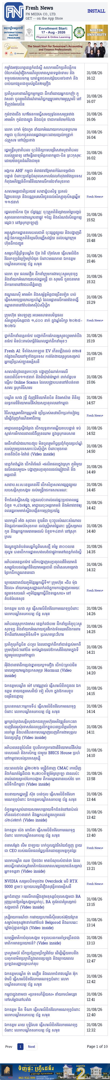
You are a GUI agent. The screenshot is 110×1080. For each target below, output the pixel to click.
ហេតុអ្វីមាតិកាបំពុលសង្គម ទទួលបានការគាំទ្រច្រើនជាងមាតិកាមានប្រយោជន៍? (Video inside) (42, 940)
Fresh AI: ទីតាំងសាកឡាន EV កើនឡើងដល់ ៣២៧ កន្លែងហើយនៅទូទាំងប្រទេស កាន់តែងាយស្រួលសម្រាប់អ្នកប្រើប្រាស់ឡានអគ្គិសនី (43, 357)
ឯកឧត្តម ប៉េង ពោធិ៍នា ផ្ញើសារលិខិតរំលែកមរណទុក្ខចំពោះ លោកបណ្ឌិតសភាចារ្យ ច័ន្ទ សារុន (40, 833)
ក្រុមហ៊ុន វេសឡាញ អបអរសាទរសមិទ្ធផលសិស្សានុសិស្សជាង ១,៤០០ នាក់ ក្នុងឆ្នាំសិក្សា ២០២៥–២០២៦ (43, 321)
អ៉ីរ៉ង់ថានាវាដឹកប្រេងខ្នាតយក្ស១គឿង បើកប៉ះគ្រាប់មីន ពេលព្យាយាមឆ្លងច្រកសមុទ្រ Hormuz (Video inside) (41, 671)
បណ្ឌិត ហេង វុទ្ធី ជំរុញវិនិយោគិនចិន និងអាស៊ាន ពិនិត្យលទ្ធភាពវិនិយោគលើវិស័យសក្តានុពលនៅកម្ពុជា (42, 400)
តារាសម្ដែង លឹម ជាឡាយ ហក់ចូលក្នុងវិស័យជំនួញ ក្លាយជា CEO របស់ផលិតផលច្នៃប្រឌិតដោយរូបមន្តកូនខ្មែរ (43, 848)
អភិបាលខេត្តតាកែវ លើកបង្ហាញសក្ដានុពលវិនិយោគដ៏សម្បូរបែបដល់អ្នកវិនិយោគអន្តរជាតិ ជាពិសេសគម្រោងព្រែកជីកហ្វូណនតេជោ (41, 567)
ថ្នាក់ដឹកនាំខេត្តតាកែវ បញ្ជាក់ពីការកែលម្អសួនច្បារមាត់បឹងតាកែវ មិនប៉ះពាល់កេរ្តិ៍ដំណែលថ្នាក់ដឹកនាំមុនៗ (43, 338)
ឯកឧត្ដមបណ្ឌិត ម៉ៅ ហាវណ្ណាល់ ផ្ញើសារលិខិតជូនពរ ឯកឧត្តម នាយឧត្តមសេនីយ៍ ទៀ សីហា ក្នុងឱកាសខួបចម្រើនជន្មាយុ (43, 691)
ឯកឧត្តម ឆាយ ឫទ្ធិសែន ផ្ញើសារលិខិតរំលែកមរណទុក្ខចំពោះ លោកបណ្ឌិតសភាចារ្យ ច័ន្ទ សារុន (41, 1027)
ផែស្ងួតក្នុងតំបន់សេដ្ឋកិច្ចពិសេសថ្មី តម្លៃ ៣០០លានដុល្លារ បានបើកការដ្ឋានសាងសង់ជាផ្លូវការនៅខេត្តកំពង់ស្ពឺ (43, 549)
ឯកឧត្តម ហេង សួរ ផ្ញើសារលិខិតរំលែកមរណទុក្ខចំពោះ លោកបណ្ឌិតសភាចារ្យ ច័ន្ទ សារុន (42, 611)
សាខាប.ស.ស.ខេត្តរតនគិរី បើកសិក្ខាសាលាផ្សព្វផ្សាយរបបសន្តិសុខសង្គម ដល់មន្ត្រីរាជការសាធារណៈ (41, 487)
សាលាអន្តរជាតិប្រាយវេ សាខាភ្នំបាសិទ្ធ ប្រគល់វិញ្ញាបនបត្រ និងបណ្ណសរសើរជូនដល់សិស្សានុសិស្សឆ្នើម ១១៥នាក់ (42, 197)
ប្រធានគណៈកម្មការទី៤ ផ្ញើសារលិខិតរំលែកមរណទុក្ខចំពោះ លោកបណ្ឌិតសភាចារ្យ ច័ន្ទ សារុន (40, 709)
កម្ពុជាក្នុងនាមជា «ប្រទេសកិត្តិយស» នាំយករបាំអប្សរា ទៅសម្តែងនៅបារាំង (41, 997)
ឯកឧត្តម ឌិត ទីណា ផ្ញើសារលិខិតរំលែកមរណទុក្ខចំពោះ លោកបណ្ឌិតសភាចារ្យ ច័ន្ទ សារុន (42, 1012)
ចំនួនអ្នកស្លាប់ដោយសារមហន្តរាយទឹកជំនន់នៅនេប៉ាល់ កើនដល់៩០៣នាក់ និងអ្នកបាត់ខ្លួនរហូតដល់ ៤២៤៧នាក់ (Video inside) (41, 815)
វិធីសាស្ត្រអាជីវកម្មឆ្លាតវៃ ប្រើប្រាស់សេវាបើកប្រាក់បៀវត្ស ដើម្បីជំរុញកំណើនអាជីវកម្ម (42, 415)
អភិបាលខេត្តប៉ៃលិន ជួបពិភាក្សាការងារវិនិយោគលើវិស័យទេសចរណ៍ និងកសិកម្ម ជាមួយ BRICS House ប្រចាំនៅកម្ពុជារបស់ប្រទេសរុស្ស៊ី (43, 753)
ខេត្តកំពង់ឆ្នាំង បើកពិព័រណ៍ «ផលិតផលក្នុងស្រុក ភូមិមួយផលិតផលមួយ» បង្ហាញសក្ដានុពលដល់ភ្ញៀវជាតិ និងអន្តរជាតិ (43, 470)
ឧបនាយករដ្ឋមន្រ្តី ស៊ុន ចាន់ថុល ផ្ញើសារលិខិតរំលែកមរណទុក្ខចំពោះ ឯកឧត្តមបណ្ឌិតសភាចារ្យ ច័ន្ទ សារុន (41, 797)
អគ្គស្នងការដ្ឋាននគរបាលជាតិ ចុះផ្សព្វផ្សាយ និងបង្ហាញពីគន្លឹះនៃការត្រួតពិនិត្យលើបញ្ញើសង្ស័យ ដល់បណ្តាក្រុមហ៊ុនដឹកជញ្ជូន (43, 238)
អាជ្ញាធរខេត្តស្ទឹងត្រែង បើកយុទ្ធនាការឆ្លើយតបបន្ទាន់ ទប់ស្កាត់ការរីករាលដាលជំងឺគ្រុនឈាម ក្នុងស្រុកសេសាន (43, 431)
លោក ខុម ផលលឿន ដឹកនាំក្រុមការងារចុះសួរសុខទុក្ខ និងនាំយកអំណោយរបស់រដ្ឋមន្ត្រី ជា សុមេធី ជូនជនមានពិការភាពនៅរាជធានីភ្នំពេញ (42, 279)
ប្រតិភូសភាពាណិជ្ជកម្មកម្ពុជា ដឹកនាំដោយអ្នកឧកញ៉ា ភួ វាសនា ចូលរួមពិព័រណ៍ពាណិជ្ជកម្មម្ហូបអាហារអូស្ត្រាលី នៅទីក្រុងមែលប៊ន (43, 99)
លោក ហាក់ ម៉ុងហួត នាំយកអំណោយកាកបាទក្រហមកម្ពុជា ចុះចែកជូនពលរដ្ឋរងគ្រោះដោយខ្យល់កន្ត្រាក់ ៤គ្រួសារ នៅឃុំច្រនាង (41, 135)
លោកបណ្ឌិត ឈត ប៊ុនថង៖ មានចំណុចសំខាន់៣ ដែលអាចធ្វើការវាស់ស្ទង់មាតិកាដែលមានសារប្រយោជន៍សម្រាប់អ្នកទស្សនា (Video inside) (43, 866)
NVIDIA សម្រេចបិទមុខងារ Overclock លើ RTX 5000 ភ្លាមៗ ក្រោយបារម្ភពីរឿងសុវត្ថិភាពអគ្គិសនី (41, 884)
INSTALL (96, 11)
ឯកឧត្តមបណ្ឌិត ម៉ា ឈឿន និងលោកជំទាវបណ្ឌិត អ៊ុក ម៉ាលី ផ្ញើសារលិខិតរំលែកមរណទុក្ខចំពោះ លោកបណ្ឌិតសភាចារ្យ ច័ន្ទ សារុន (41, 979)
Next (31, 1046)
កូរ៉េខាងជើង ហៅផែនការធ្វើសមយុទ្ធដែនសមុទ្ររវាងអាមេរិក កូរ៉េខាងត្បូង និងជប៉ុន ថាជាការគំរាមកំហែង (40, 117)
